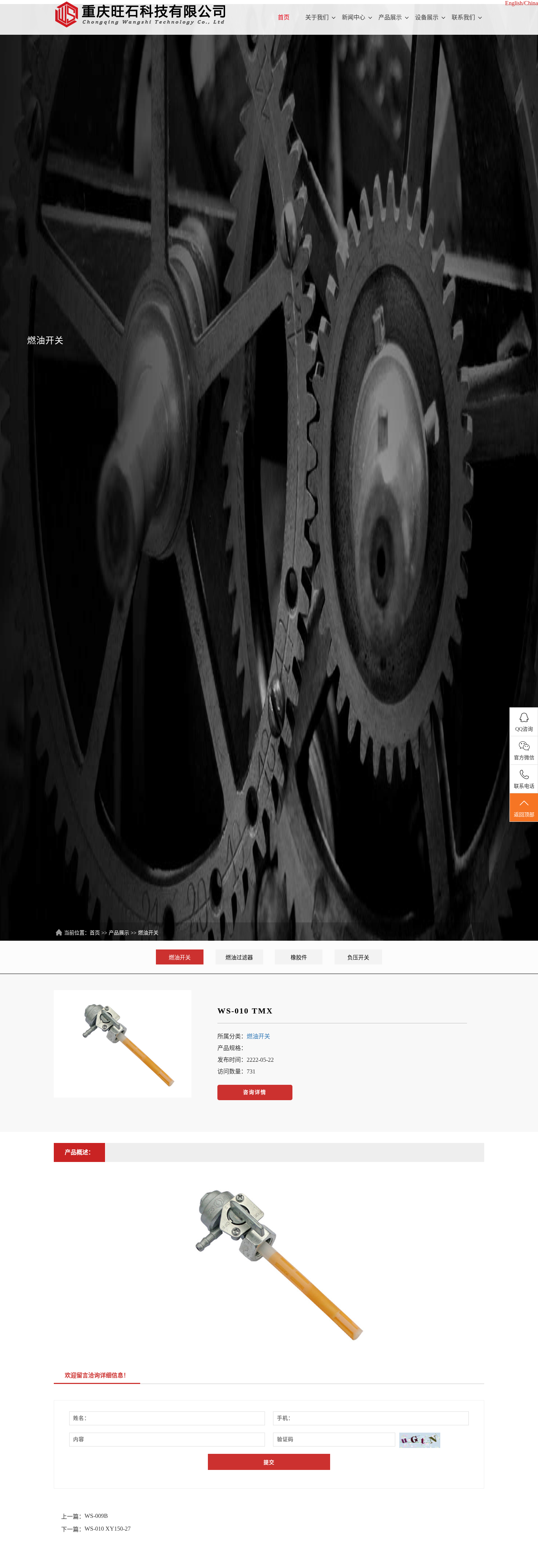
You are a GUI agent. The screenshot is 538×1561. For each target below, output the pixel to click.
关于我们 (317, 17)
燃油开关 (148, 933)
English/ (514, 3)
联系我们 (463, 17)
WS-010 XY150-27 (108, 1529)
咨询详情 (254, 1092)
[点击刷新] (419, 1440)
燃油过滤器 (239, 957)
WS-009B (96, 1516)
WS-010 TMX (245, 1010)
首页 (283, 17)
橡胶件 (299, 957)
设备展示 (426, 17)
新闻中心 (353, 17)
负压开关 (358, 957)
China (531, 3)
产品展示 (390, 17)
